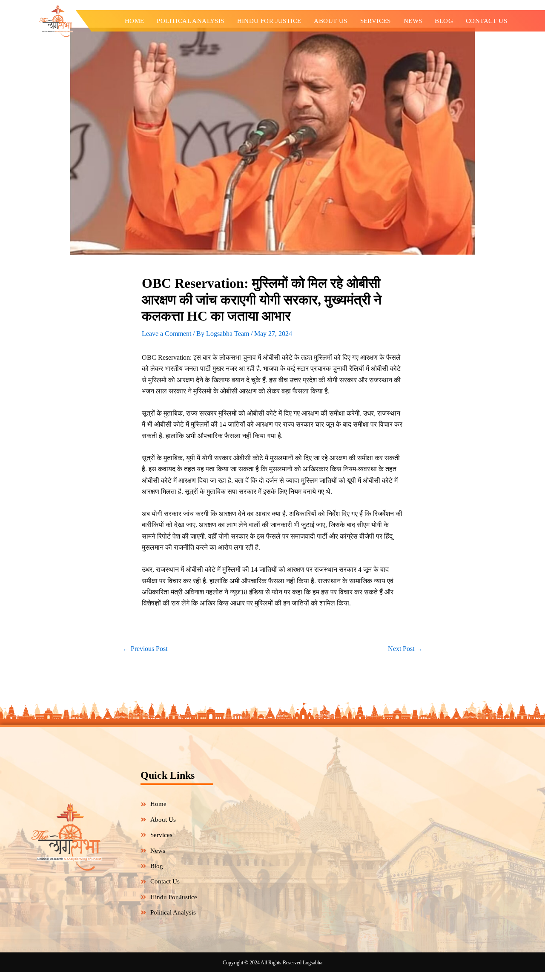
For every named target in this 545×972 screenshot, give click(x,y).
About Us (330, 20)
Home (134, 20)
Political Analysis (190, 20)
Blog (444, 20)
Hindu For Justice (269, 20)
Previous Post (144, 648)
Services (375, 20)
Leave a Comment (166, 333)
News (413, 20)
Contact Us (486, 20)
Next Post (405, 648)
